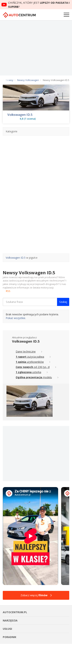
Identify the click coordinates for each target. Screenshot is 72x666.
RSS (8, 291)
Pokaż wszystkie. (16, 318)
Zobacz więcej (33, 595)
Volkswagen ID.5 (19, 114)
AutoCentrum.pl (19, 15)
